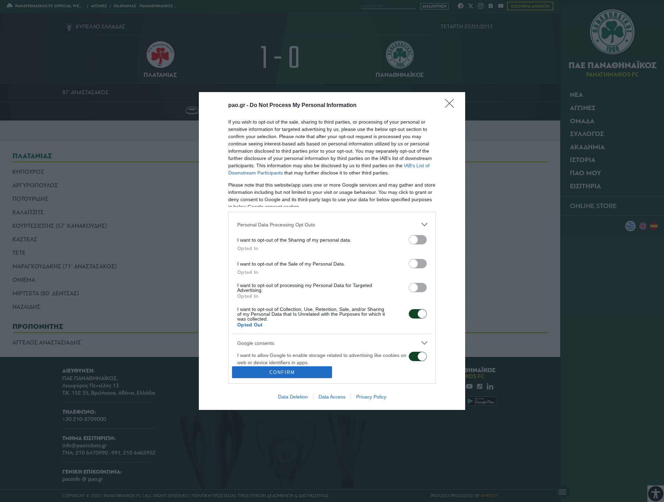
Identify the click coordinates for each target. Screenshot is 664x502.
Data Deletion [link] (293, 397)
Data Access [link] (332, 397)
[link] (451, 105)
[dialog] (332, 251)
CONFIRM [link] (282, 372)
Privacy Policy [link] (371, 397)
